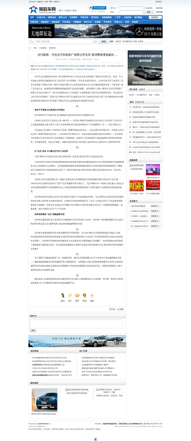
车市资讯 (107, 22)
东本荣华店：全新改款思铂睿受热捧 (146, 107)
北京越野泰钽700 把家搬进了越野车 (95, 365)
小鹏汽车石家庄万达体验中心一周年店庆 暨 (153, 178)
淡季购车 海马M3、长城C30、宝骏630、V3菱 (109, 396)
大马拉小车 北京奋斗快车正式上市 (45, 368)
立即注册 (159, 12)
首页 (32, 17)
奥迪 (135, 41)
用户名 (112, 8)
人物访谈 (127, 17)
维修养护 (45, 22)
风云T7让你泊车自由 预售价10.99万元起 (97, 372)
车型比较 (84, 17)
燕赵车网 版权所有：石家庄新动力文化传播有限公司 (122, 424)
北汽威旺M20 (127, 41)
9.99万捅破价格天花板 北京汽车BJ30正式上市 (49, 358)
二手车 (118, 17)
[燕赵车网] (53, 13)
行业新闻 (43, 48)
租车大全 (88, 22)
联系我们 (158, 2)
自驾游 (98, 22)
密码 (112, 12)
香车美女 (95, 17)
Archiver (98, 424)
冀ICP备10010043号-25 (152, 424)
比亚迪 (140, 41)
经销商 (135, 22)
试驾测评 (73, 17)
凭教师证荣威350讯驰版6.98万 (144, 117)
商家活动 (52, 17)
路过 (63, 301)
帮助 (50, 2)
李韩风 (77, 59)
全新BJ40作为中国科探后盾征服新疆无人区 (48, 365)
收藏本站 (40, 2)
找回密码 (159, 8)
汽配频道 (77, 22)
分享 (113, 309)
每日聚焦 (138, 17)
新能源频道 (107, 17)
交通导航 (34, 22)
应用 (46, 2)
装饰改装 (56, 22)
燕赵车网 (29, 48)
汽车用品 (66, 22)
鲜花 (85, 301)
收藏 (121, 309)
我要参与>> (155, 206)
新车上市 (63, 17)
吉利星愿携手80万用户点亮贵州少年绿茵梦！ (99, 358)
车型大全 (118, 22)
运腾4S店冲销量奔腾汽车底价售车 (145, 122)
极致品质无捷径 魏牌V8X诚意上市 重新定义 (98, 368)
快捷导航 (154, 17)
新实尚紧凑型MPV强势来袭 (77, 393)
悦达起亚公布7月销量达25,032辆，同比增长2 (99, 361)
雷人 (70, 301)
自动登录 (149, 8)
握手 (77, 301)
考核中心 (57, 2)
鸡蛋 (92, 301)
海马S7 (118, 41)
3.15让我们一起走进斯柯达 (136, 194)
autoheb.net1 (43, 424)
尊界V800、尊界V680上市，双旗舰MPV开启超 (99, 375)
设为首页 (32, 2)
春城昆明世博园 (136, 169)
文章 (95, 41)
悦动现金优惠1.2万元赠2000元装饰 (146, 112)
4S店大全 (41, 17)
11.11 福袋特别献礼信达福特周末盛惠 (153, 194)
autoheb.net (41, 426)
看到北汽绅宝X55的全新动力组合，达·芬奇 (44, 414)
